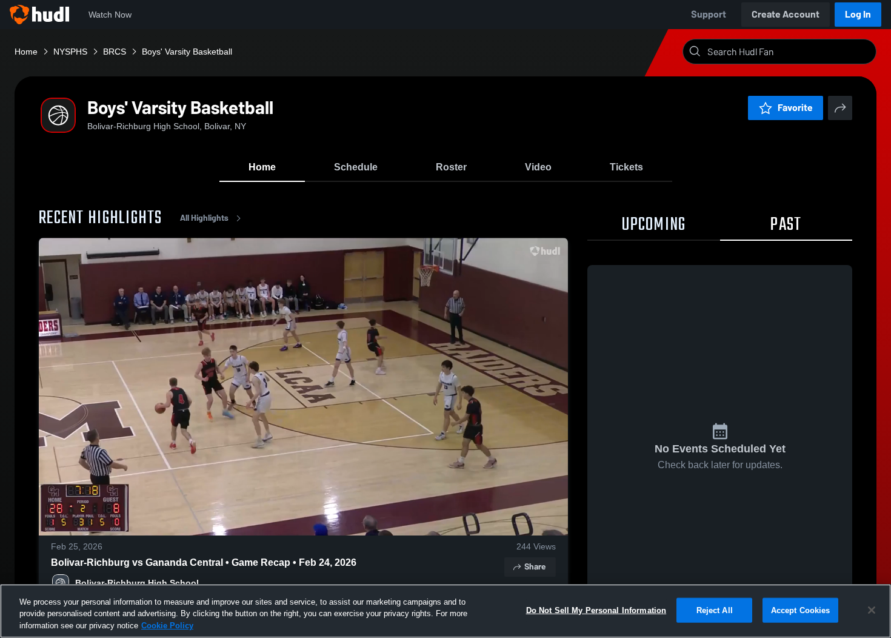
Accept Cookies (800, 609)
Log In (858, 14)
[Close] (871, 610)
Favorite (795, 107)
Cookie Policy (167, 625)
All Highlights (204, 218)
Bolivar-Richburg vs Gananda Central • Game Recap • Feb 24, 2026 (203, 562)
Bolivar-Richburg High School (137, 583)
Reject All (714, 609)
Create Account (785, 14)
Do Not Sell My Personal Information (596, 609)
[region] (445, 611)
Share (535, 567)
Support (708, 14)
